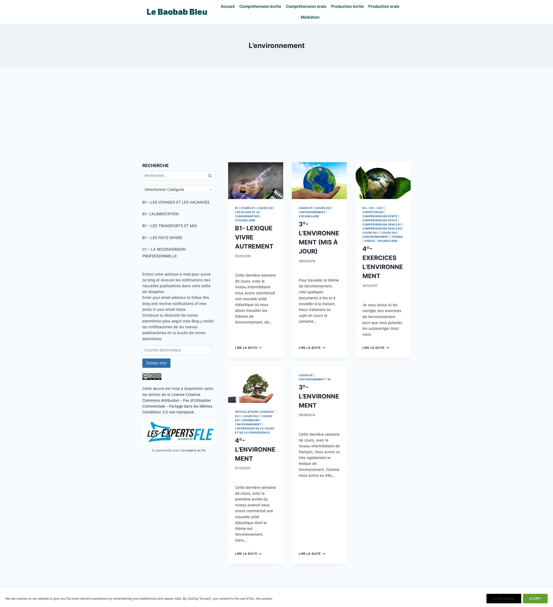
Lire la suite (248, 347)
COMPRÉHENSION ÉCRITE (380, 216)
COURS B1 (248, 208)
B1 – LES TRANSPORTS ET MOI (169, 226)
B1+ (365, 208)
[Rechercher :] (178, 175)
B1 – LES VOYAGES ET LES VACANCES (176, 202)
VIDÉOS (369, 240)
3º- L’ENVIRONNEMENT (319, 396)
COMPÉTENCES (373, 212)
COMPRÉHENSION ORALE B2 (381, 228)
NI (329, 379)
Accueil (228, 6)
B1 (236, 208)
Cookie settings (504, 598)
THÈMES (397, 236)
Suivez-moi (156, 363)
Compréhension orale (306, 6)
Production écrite (347, 6)
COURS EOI (265, 208)
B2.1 (380, 208)
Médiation (310, 17)
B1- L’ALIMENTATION (160, 214)
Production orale (383, 6)
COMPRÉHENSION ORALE (379, 220)
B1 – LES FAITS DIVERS (162, 238)
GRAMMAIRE (250, 420)
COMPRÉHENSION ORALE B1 (381, 224)
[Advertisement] (276, 114)
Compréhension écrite (260, 6)
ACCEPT (535, 598)
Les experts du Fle (193, 450)
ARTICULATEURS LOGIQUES (254, 411)
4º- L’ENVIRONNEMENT (255, 449)
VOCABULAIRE (245, 220)
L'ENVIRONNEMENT (312, 212)
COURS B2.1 (370, 232)
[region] (276, 597)
